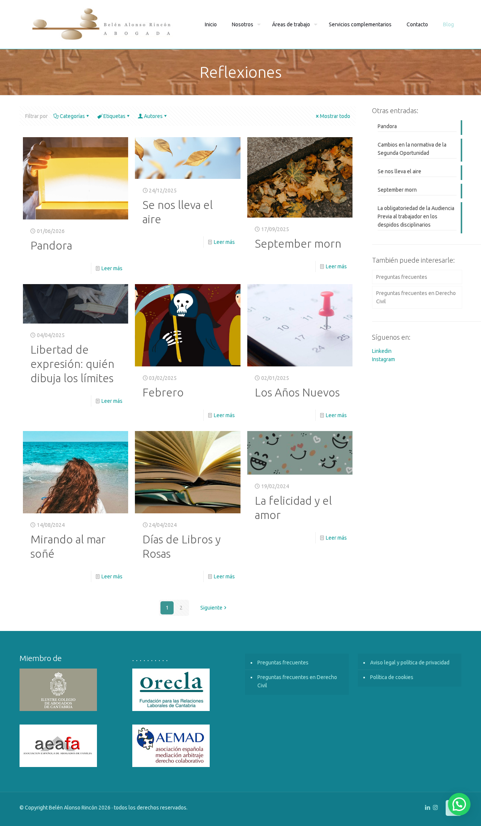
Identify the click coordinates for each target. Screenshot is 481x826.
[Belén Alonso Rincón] (102, 24)
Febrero (163, 392)
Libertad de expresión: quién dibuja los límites (72, 363)
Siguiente (211, 608)
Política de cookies (391, 677)
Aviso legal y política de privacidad (409, 663)
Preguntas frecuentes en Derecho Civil (416, 297)
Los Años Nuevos (297, 392)
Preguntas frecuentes (401, 277)
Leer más (112, 268)
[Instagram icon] (435, 807)
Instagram (383, 359)
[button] (459, 804)
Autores (153, 116)
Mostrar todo (335, 116)
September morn (298, 243)
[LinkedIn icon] (427, 807)
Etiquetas (114, 116)
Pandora (51, 245)
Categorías (72, 116)
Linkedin (382, 351)
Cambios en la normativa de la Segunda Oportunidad (412, 149)
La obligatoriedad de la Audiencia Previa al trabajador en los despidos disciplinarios (416, 216)
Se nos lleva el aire (399, 171)
